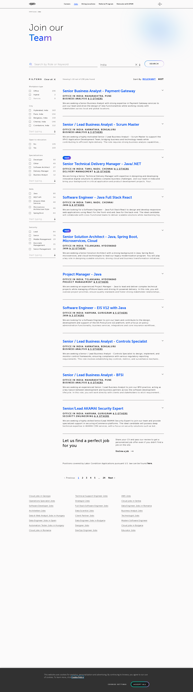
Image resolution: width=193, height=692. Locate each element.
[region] (96, 680)
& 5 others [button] (120, 313)
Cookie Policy (78, 677)
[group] (113, 100)
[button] (67, 158)
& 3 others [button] (95, 99)
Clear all (48, 79)
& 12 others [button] (77, 248)
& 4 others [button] (95, 382)
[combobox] (100, 64)
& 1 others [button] (121, 169)
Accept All (140, 684)
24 (104, 478)
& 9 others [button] (101, 282)
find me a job (122, 451)
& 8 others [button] (76, 205)
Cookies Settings (117, 684)
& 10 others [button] (102, 171)
